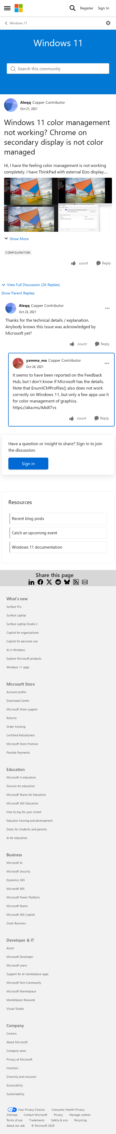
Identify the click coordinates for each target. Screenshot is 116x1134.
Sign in (28, 463)
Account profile (16, 692)
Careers (11, 1033)
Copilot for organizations (22, 632)
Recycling (80, 1120)
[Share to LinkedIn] (31, 581)
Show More (19, 238)
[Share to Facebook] (40, 581)
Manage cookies (80, 1115)
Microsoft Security (18, 871)
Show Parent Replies (18, 293)
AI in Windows (15, 650)
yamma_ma (36, 360)
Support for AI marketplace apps (27, 974)
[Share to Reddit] (58, 581)
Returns (11, 718)
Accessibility (14, 1085)
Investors (12, 1068)
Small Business (16, 923)
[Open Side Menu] (7, 8)
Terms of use (14, 1120)
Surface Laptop (16, 615)
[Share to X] (49, 581)
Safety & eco (59, 1120)
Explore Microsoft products (24, 658)
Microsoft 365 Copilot (20, 914)
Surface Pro (13, 607)
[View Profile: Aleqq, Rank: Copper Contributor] (11, 105)
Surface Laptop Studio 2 (21, 624)
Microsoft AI (14, 863)
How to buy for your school (23, 812)
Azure (10, 948)
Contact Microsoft (35, 1115)
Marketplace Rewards (20, 1000)
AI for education (16, 838)
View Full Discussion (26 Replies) (33, 284)
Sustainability (15, 1094)
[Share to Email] (85, 581)
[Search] (72, 8)
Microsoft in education (21, 777)
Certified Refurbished (20, 735)
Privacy (58, 1115)
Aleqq (25, 102)
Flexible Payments (18, 752)
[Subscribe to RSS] (76, 581)
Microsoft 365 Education (22, 803)
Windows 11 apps (17, 667)
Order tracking (15, 726)
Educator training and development (29, 820)
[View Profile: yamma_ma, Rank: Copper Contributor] (18, 363)
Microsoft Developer (19, 957)
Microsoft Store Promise (22, 744)
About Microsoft (17, 1042)
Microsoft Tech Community (23, 983)
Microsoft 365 (15, 889)
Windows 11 (18, 23)
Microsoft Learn (16, 965)
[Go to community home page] (19, 8)
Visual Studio (15, 1008)
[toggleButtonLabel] (108, 23)
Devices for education (20, 786)
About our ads (15, 1125)
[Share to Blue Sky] (67, 581)
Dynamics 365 (15, 880)
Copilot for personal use (22, 641)
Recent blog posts (28, 518)
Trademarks (37, 1120)
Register (86, 8)
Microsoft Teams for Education (26, 795)
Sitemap (11, 1115)
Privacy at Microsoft (19, 1059)
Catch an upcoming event (34, 532)
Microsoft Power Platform (23, 897)
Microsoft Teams (17, 906)
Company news (16, 1051)
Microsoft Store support (21, 709)
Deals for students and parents (26, 829)
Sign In (103, 8)
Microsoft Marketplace (21, 991)
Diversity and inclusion (21, 1077)
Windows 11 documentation (37, 547)
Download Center (17, 701)
